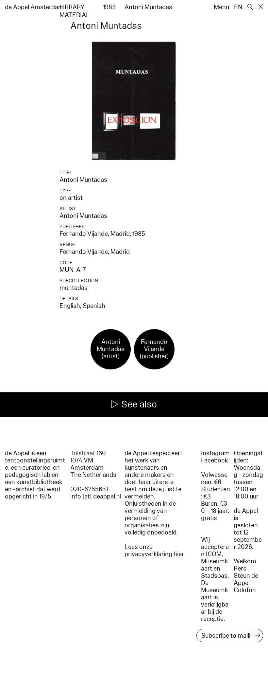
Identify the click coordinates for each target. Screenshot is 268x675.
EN (238, 7)
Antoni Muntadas (83, 216)
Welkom (245, 561)
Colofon (245, 590)
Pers (240, 568)
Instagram (215, 453)
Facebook (214, 460)
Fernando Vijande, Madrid (94, 234)
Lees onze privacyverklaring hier (154, 550)
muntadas (73, 288)
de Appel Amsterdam (34, 7)
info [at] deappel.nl (95, 496)
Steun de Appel (246, 579)
